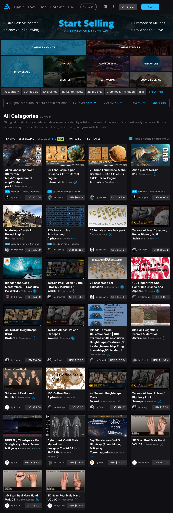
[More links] (167, 6)
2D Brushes (94, 91)
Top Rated (75, 138)
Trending (9, 138)
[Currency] (113, 6)
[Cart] (106, 6)
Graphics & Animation (120, 91)
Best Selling (26, 138)
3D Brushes (49, 91)
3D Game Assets (72, 91)
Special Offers (50, 138)
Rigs (142, 91)
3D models (31, 91)
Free (87, 138)
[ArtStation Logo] (7, 6)
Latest (97, 138)
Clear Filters (159, 102)
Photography (11, 91)
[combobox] (88, 7)
